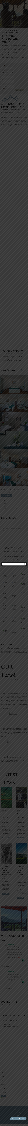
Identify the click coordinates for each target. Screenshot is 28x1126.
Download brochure (18, 1118)
